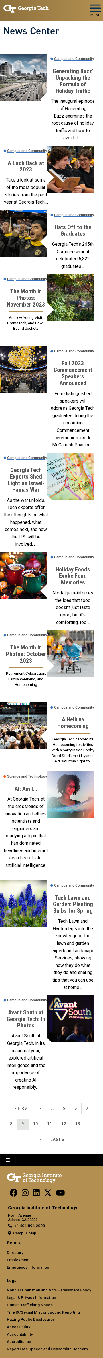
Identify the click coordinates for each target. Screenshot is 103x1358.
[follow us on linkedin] (36, 1194)
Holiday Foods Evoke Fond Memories (73, 576)
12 (66, 1123)
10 (38, 1123)
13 (80, 1123)
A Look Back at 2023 (26, 166)
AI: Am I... (26, 789)
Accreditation (19, 1341)
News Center (31, 31)
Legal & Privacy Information (31, 1297)
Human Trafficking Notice (30, 1304)
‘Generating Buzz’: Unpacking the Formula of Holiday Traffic (73, 81)
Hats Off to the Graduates (73, 230)
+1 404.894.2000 (29, 1225)
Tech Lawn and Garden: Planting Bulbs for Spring (73, 904)
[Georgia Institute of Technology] (26, 8)
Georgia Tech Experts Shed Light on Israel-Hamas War (26, 480)
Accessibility (18, 1326)
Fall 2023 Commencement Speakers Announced (73, 373)
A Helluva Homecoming (73, 722)
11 (52, 1123)
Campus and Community (74, 58)
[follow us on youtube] (60, 1194)
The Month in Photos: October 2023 (26, 654)
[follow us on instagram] (25, 1194)
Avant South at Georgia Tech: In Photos (26, 1019)
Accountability (20, 1334)
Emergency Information (28, 1267)
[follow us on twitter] (48, 1194)
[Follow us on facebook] (13, 1194)
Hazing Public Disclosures (31, 1319)
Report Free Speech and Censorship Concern (47, 1349)
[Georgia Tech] (34, 1177)
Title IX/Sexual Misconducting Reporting (43, 1312)
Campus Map (24, 1233)
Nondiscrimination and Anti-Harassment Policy (49, 1290)
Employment (18, 1259)
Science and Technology (27, 776)
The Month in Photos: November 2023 (26, 298)
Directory (15, 1252)
